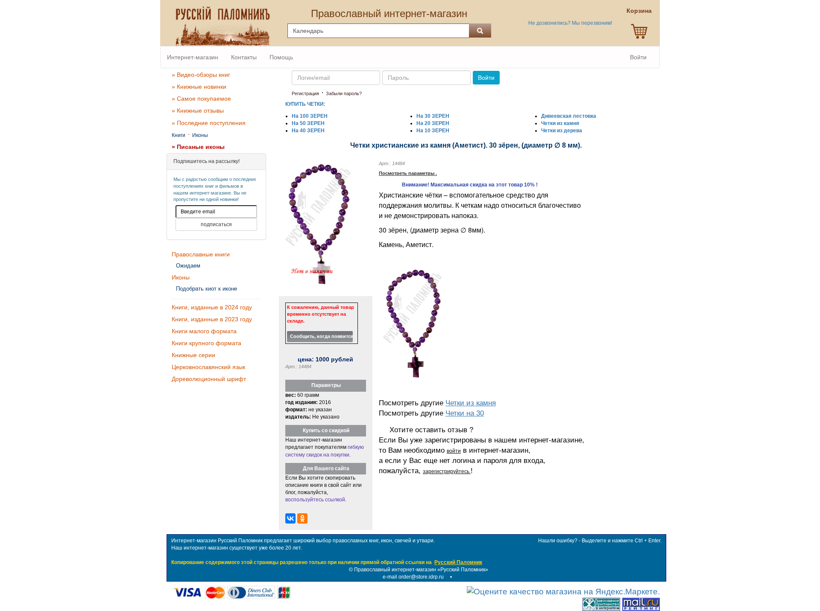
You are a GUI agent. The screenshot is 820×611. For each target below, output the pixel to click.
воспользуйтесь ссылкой (315, 500)
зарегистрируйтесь (447, 471)
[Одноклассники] (302, 518)
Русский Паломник (458, 562)
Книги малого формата (204, 331)
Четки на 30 (464, 413)
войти (454, 451)
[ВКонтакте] (290, 518)
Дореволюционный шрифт (209, 378)
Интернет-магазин (192, 57)
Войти (638, 57)
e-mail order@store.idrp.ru (413, 577)
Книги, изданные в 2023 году (212, 319)
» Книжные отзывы (198, 110)
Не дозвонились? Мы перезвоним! (570, 23)
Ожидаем (188, 265)
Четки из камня (470, 403)
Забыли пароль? (344, 93)
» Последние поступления (209, 122)
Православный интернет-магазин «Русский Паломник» (421, 570)
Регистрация (305, 93)
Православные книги (201, 254)
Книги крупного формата (206, 343)
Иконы (200, 135)
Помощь (281, 57)
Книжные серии (193, 355)
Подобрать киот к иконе (206, 288)
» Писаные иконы (198, 146)
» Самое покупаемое (201, 98)
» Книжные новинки (199, 86)
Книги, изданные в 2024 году (212, 307)
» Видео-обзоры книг (201, 74)
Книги (178, 135)
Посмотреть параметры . (408, 173)
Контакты (244, 57)
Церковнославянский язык (208, 367)
